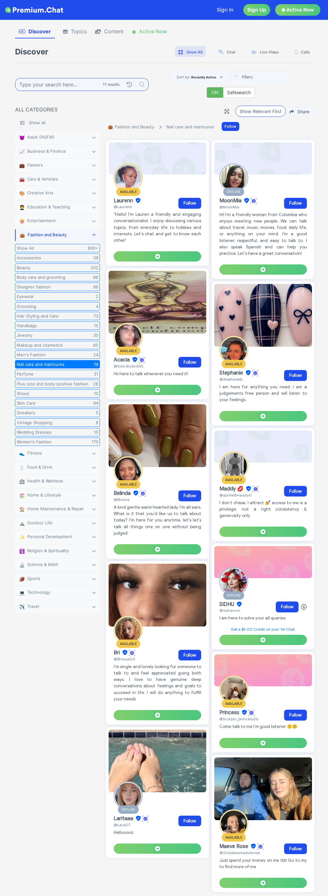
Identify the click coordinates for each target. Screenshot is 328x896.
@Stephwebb (230, 379)
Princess (230, 712)
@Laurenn (123, 206)
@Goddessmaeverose (239, 852)
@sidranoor (230, 610)
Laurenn (124, 201)
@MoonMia (229, 207)
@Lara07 (122, 824)
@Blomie (121, 499)
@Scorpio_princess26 (238, 718)
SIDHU (227, 604)
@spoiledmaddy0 (235, 495)
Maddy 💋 (232, 489)
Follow (230, 126)
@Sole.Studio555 (129, 366)
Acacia (122, 360)
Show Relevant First (261, 111)
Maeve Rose (234, 846)
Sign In (225, 10)
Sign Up (256, 10)
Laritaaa (124, 818)
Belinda (123, 493)
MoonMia (231, 201)
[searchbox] (270, 77)
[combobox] (261, 77)
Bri (117, 653)
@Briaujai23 (124, 659)
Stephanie (231, 373)
